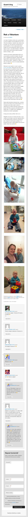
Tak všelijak (13, 19)
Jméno (8, 479)
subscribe (14, 502)
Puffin (6, 311)
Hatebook (6, 25)
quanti (9, 297)
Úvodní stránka (7, 19)
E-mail (8, 486)
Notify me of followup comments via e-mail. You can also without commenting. (13, 502)
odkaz (17, 297)
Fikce (5, 22)
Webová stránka (9, 492)
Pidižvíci (19, 19)
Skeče (20, 22)
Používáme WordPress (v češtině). (14, 513)
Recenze (9, 22)
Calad (6, 344)
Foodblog (15, 22)
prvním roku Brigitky (7, 67)
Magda (6, 375)
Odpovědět (8, 318)
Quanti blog (8, 4)
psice (6, 409)
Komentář (8, 462)
